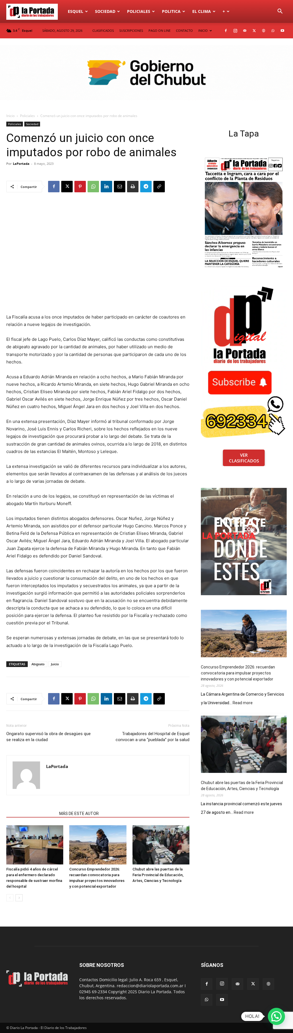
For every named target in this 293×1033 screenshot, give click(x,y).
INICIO (203, 30)
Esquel (75, 11)
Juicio (55, 664)
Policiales (138, 11)
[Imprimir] (132, 186)
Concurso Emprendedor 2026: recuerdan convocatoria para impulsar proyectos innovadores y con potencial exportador (238, 673)
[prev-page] (9, 897)
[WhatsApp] (273, 30)
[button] (280, 12)
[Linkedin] (106, 186)
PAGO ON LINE (160, 30)
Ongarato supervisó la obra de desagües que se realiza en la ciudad (48, 736)
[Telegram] (146, 186)
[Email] (119, 186)
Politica (171, 11)
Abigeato (38, 664)
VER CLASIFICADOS (244, 458)
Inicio (10, 115)
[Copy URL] (159, 186)
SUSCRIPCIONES (131, 30)
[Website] (263, 30)
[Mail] (244, 30)
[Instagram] (235, 30)
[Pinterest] (80, 186)
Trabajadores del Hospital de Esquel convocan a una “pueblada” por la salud (152, 736)
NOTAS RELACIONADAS (31, 813)
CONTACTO (184, 30)
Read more (243, 703)
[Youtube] (282, 30)
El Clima (201, 11)
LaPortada (21, 163)
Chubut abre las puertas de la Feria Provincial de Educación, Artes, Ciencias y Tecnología (157, 875)
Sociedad (105, 11)
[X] (254, 30)
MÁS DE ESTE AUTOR (79, 813)
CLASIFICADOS (103, 30)
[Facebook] (225, 30)
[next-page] (19, 897)
